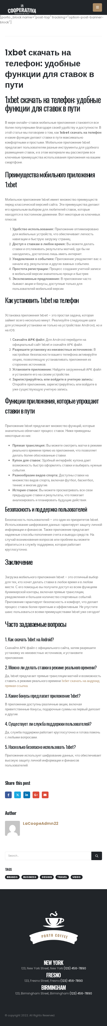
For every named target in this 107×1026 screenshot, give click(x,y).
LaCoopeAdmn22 (40, 823)
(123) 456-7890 (75, 968)
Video (76, 877)
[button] (97, 7)
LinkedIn (26, 795)
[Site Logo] (22, 7)
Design (47, 877)
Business (29, 877)
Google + (36, 795)
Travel (62, 877)
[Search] (96, 856)
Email (45, 795)
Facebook (8, 795)
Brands (12, 877)
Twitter (17, 795)
